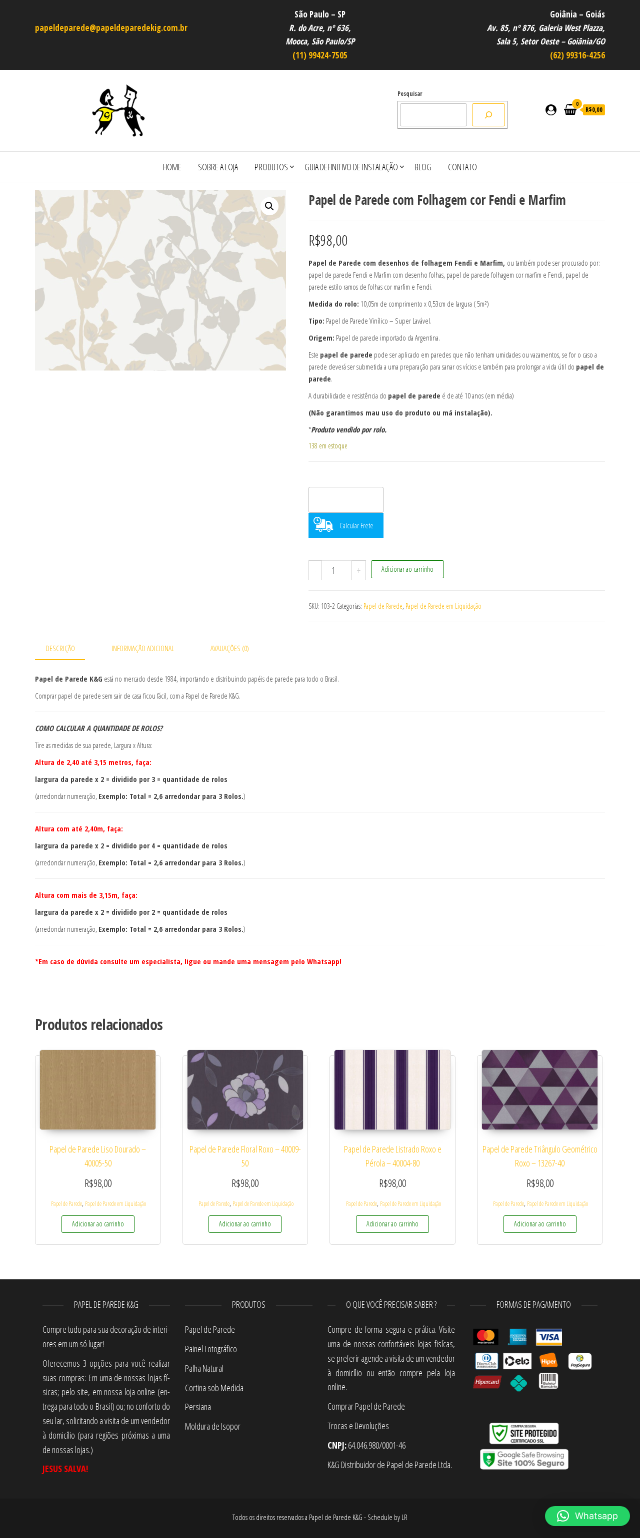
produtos (271, 167)
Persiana (198, 1407)
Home (172, 167)
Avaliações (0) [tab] (229, 648)
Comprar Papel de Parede (368, 1406)
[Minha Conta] (551, 109)
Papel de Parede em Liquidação (444, 606)
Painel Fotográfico (211, 1349)
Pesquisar (410, 93)
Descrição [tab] (60, 648)
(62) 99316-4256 (577, 55)
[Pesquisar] (488, 114)
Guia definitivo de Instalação (351, 167)
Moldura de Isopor (212, 1426)
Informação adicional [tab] (143, 648)
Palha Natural (204, 1368)
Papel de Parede (383, 606)
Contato (462, 167)
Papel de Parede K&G (335, 1517)
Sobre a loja (218, 167)
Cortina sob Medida (214, 1388)
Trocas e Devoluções (358, 1426)
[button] (269, 206)
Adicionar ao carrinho (408, 569)
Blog (423, 167)
